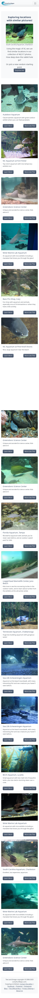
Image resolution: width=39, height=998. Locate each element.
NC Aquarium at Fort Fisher (15, 161)
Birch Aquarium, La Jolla (13, 775)
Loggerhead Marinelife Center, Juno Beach (18, 582)
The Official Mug (15, 989)
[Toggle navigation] (35, 3)
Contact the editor (26, 984)
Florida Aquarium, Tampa (14, 532)
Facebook (10, 986)
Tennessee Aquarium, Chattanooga (18, 631)
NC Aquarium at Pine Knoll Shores (17, 346)
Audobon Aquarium (11, 114)
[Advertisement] (19, 384)
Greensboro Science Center (15, 207)
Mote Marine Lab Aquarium (15, 253)
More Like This (30, 126)
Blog (5, 989)
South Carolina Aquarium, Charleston (19, 869)
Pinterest (19, 986)
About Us (19, 991)
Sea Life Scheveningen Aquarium (17, 678)
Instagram (28, 986)
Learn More (8, 126)
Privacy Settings (28, 989)
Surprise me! (19, 70)
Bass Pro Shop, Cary (11, 299)
